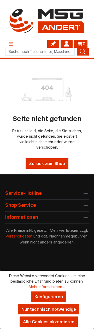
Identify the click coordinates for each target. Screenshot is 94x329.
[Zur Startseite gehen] (47, 21)
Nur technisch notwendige (48, 309)
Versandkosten (18, 236)
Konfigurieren (48, 296)
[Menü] (11, 44)
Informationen (21, 217)
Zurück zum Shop (47, 163)
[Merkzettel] (53, 44)
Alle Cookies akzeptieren (48, 321)
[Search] (83, 52)
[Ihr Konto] (67, 44)
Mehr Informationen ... (47, 286)
